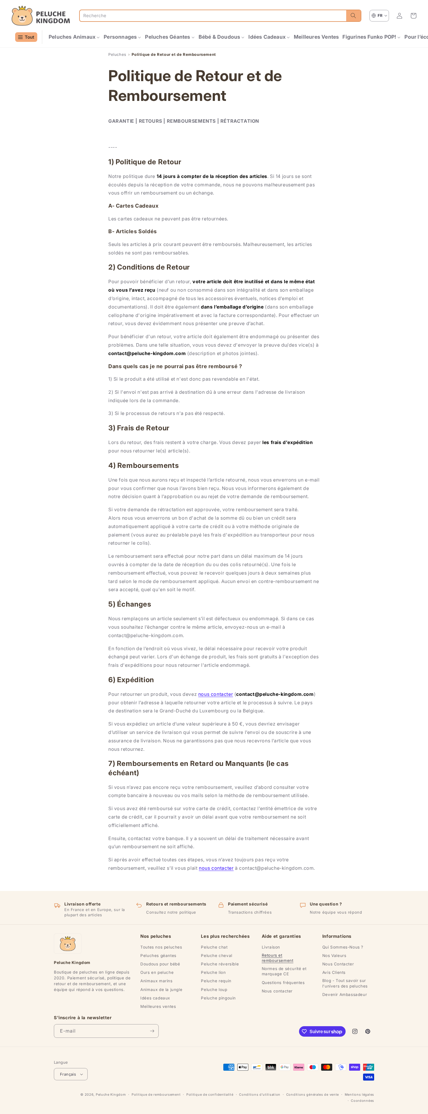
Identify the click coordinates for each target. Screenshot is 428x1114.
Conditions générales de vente (312, 1094)
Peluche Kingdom (111, 1094)
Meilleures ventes (158, 1006)
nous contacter (215, 694)
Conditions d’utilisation (259, 1094)
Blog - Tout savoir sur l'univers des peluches (345, 983)
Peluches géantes (158, 955)
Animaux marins (156, 980)
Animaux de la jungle (161, 989)
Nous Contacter (338, 964)
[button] (74, 37)
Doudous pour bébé (160, 964)
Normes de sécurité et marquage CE (284, 971)
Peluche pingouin (218, 998)
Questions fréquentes (283, 982)
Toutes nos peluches (161, 947)
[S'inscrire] (152, 1031)
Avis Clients (334, 972)
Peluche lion (213, 972)
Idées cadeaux (155, 998)
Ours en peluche (157, 972)
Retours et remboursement (277, 958)
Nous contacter (277, 991)
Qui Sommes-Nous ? (342, 947)
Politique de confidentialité (210, 1094)
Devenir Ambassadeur (344, 994)
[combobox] (213, 15)
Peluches (117, 54)
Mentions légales (359, 1094)
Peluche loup (214, 989)
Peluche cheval (216, 955)
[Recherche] (353, 15)
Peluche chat (214, 947)
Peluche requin (216, 980)
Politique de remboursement (156, 1094)
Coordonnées (362, 1101)
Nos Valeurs (334, 955)
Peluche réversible (220, 964)
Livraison (271, 947)
